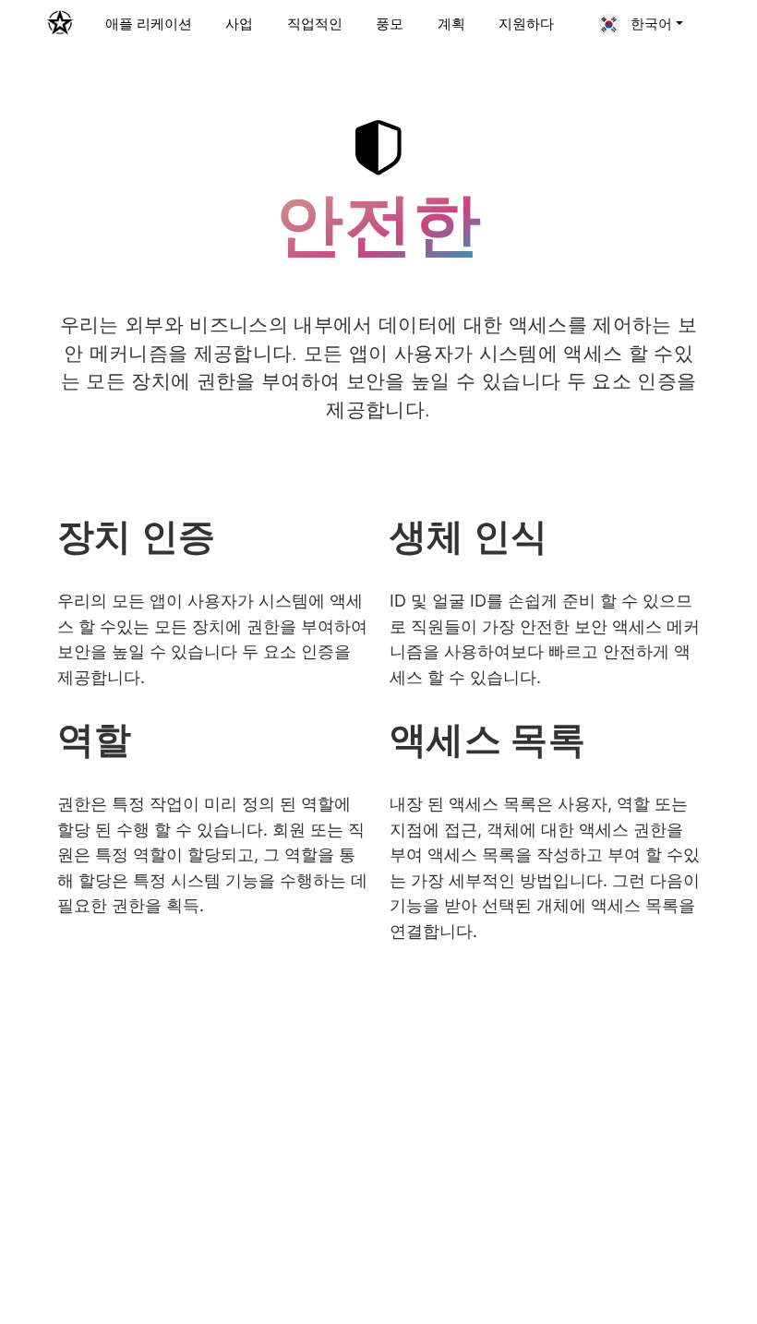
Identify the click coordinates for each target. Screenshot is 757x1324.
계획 (451, 23)
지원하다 (526, 23)
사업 (239, 23)
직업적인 (314, 23)
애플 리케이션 (148, 23)
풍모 (389, 23)
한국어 (649, 23)
